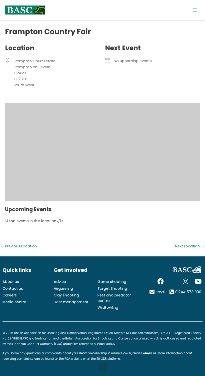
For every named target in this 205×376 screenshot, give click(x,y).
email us (149, 353)
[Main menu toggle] (195, 10)
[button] (102, 367)
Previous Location (18, 246)
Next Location (189, 246)
